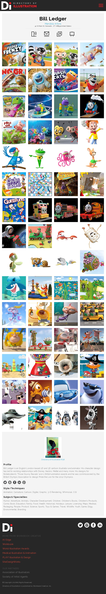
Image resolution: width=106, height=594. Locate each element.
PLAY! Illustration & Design (16, 557)
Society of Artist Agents (15, 576)
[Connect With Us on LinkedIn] (99, 525)
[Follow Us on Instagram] (86, 525)
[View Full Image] (14, 54)
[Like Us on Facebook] (93, 525)
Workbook (8, 544)
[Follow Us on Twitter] (80, 525)
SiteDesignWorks (11, 562)
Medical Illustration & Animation (19, 553)
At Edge (6, 539)
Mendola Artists (53, 23)
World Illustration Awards (15, 548)
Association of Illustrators (16, 572)
